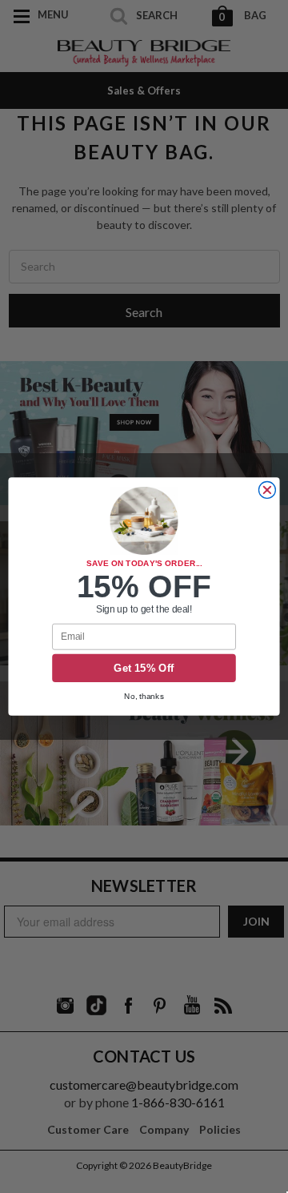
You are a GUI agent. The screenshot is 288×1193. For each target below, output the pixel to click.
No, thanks (144, 696)
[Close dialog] (266, 490)
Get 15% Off (144, 667)
